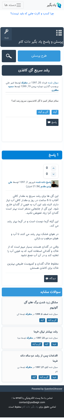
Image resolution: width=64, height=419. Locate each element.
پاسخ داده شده (43, 182)
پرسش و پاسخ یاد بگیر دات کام (41, 42)
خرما (54, 344)
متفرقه (24, 83)
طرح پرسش (39, 55)
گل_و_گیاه (43, 112)
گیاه (55, 112)
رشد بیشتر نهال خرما (46, 332)
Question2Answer (53, 389)
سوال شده (53, 83)
